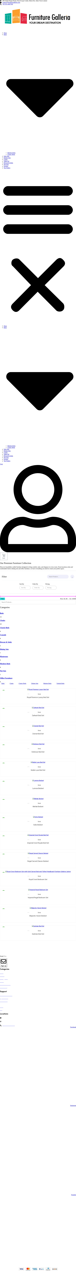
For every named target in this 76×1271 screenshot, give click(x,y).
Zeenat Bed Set (38, 734)
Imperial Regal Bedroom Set (38, 898)
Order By (35, 584)
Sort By (21, 584)
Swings (6, 166)
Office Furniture (6, 678)
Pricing (47, 584)
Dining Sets (7, 158)
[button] (38, 247)
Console (3, 635)
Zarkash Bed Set (38, 715)
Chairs (6, 159)
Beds (2, 613)
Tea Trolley (7, 168)
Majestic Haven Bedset (38, 916)
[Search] (67, 576)
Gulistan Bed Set (38, 934)
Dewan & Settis (8, 163)
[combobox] (25, 588)
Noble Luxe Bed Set (38, 770)
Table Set (6, 161)
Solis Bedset (38, 825)
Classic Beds (11, 154)
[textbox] (23, 587)
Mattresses (4, 657)
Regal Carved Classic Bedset (38, 861)
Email (2, 956)
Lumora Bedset (38, 788)
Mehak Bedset (38, 806)
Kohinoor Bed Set (38, 752)
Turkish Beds (60, 683)
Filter (2, 599)
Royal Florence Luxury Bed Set (38, 697)
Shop (5, 33)
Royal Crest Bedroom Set (38, 879)
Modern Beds (11, 153)
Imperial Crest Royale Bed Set (38, 843)
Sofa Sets (6, 156)
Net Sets (6, 164)
